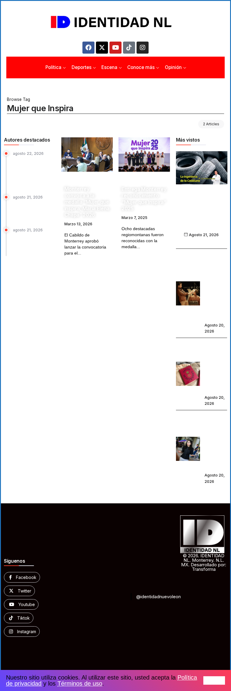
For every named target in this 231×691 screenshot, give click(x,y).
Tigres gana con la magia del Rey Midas (32, 243)
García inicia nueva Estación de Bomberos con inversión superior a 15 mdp (33, 172)
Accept (214, 680)
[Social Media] (22, 577)
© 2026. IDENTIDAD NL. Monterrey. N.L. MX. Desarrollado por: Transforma (203, 562)
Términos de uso (79, 683)
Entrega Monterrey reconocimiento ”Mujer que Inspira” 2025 (144, 198)
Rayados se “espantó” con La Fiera (30, 210)
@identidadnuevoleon (158, 596)
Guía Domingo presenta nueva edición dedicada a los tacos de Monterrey (216, 367)
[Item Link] (87, 154)
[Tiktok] (129, 48)
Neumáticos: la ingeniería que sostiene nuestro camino (201, 217)
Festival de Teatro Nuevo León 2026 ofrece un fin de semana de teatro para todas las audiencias (216, 286)
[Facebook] (88, 48)
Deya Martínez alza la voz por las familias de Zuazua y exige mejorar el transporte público (216, 441)
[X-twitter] (102, 48)
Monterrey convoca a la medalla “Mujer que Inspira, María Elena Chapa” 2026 (86, 202)
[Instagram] (143, 48)
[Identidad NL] (115, 22)
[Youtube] (115, 48)
